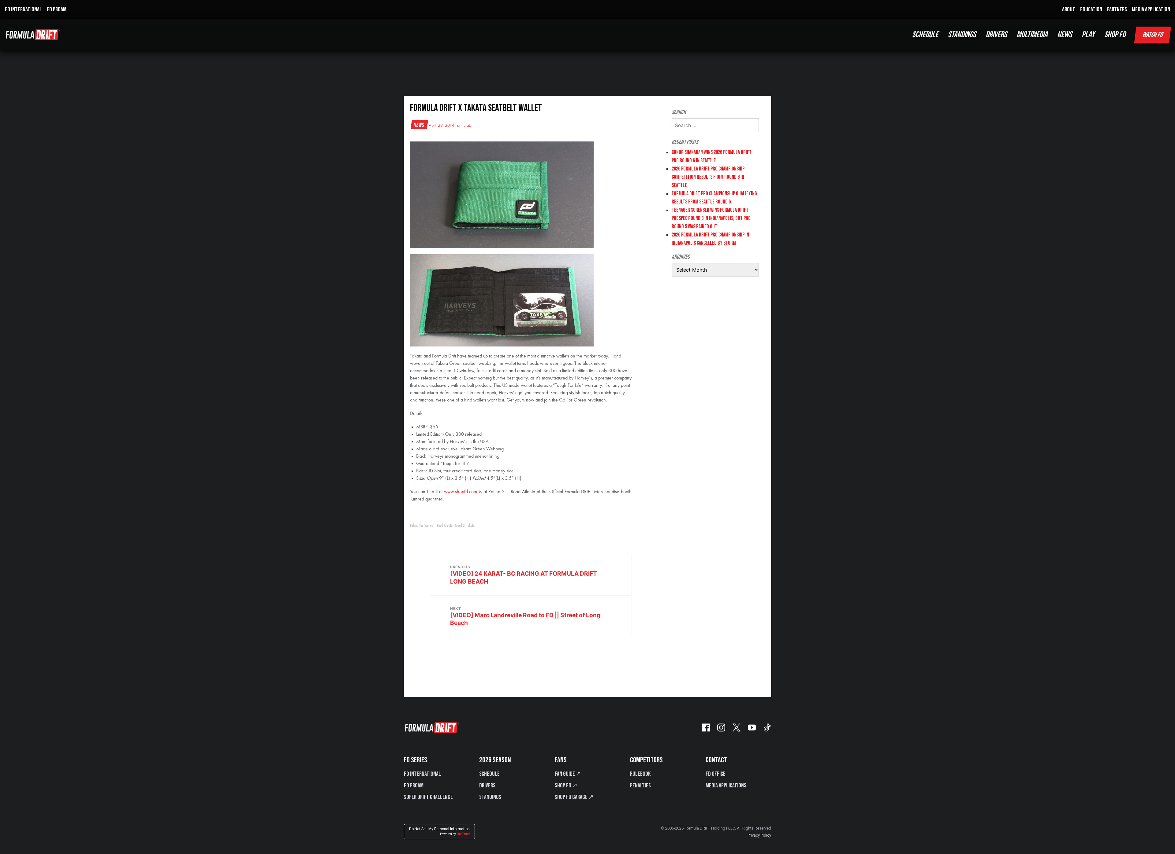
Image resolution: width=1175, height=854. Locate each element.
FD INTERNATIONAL (23, 9)
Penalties (640, 785)
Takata (470, 525)
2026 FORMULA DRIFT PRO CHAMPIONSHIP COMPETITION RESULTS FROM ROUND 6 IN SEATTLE (708, 177)
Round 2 (459, 525)
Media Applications (726, 785)
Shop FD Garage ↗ (574, 797)
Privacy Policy (759, 835)
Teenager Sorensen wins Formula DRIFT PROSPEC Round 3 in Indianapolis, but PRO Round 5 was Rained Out (711, 218)
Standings (490, 797)
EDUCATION (1091, 9)
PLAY (1088, 35)
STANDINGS (962, 35)
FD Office (716, 774)
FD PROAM (56, 9)
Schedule (489, 774)
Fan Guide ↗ (568, 774)
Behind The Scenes (421, 525)
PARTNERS (1117, 9)
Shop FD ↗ (566, 785)
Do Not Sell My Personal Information (439, 831)
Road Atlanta (445, 525)
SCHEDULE (925, 35)
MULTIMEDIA (1031, 35)
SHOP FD (1114, 35)
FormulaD (463, 125)
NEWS (1064, 35)
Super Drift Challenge (428, 797)
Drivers (487, 785)
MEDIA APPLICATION (1151, 9)
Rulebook (640, 774)
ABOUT (1068, 9)
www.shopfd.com (460, 491)
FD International (422, 774)
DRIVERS (996, 35)
